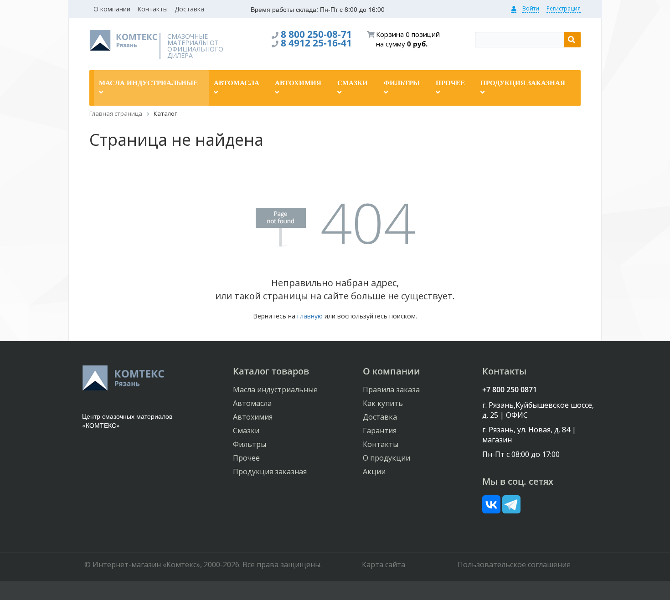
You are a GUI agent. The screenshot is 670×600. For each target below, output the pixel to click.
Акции (374, 472)
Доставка (189, 9)
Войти (530, 8)
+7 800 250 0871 (509, 390)
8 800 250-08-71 (316, 34)
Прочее (246, 458)
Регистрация (563, 8)
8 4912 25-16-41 (316, 42)
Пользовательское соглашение (514, 564)
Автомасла (252, 403)
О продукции (386, 458)
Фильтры (249, 444)
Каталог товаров (271, 371)
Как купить (383, 403)
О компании (111, 9)
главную (310, 316)
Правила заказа (391, 390)
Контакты (152, 9)
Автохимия (253, 417)
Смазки (246, 431)
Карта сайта (383, 564)
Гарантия (380, 431)
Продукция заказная (270, 472)
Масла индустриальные (275, 390)
